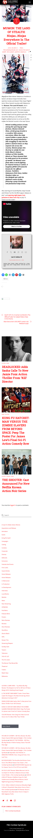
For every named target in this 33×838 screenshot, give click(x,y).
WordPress (12, 830)
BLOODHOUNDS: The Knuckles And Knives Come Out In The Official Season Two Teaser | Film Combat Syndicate (16, 762)
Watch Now (5, 673)
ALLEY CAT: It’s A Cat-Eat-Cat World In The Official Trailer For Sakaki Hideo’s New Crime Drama (17, 317)
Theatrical (4, 666)
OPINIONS (5, 607)
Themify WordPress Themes (22, 830)
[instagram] (14, 800)
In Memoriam (6, 581)
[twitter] (3, 800)
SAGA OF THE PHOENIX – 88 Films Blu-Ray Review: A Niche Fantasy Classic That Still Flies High (16, 742)
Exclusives (5, 561)
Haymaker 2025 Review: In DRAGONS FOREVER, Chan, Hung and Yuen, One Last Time (16, 755)
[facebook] (7, 800)
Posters (7, 414)
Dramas (8, 476)
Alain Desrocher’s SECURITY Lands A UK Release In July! (16, 322)
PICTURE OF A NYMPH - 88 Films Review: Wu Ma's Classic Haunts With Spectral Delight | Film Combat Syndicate (16, 738)
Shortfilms (5, 630)
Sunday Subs (5, 646)
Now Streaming (6, 604)
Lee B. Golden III (13, 48)
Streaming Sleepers (7, 643)
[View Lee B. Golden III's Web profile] (22, 252)
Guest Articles (6, 571)
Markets (4, 597)
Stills (3, 637)
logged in (13, 505)
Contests (4, 548)
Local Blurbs (5, 594)
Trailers (4, 670)
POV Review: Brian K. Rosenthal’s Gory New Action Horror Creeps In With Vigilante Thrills (16, 792)
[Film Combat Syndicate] (10, 4)
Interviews (5, 590)
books (3, 535)
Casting (4, 363)
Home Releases (6, 574)
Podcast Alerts (6, 613)
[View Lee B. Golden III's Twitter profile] (10, 252)
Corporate (5, 551)
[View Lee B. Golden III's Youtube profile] (14, 252)
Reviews (4, 623)
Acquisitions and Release (9, 528)
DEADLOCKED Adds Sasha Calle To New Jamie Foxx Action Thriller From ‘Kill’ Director (15, 374)
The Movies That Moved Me (10, 663)
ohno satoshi (10, 52)
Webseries (5, 676)
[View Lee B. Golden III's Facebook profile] (7, 252)
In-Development (6, 587)
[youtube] (11, 800)
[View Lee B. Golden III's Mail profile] (25, 252)
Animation (5, 531)
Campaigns (5, 541)
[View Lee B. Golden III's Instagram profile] (18, 252)
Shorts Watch (5, 633)
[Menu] (29, 2)
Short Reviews (6, 627)
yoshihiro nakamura (20, 52)
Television (5, 653)
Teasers (4, 650)
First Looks (5, 567)
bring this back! (6, 538)
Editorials (4, 558)
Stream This (5, 640)
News (21, 48)
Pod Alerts (5, 610)
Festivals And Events (7, 564)
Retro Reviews (6, 620)
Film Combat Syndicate (11, 806)
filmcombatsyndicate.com (10, 50)
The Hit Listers (6, 660)
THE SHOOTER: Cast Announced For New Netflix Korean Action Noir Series (16, 485)
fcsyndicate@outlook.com (14, 260)
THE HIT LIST (5, 656)
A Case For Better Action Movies (11, 525)
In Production (6, 584)
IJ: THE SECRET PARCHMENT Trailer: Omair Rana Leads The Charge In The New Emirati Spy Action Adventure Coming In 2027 (16, 696)
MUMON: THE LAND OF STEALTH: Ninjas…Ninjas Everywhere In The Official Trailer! (16, 35)
